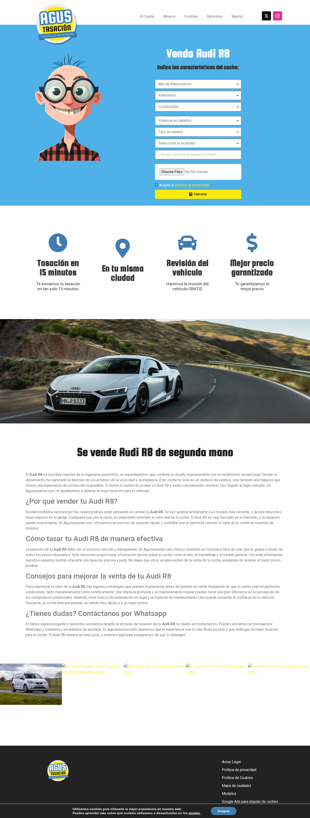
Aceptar (224, 811)
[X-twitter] (266, 15)
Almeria (169, 16)
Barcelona (214, 16)
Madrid (237, 16)
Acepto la (184, 185)
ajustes (194, 813)
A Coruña (147, 16)
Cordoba (191, 16)
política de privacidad (192, 185)
